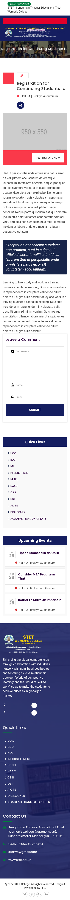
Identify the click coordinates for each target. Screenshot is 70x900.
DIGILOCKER (17, 512)
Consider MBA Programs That (36, 576)
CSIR (13, 492)
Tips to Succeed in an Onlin (38, 553)
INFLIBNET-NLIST (20, 473)
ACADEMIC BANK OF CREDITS (28, 518)
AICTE (14, 505)
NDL (12, 466)
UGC (13, 453)
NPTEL (14, 479)
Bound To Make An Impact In (39, 600)
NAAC (14, 486)
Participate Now (48, 157)
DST (12, 499)
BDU (12, 460)
